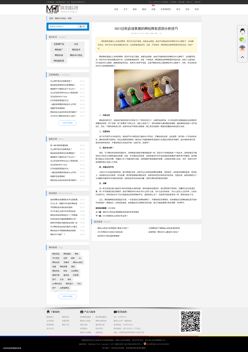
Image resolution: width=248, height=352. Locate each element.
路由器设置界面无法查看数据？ (63, 85)
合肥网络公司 (80, 2)
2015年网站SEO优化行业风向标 (110, 232)
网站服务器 (59, 61)
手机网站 (173, 2)
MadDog (91, 344)
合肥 (65, 258)
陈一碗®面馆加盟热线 (59, 145)
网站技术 (76, 50)
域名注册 (83, 325)
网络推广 (59, 50)
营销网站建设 (85, 317)
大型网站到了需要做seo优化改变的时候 (164, 228)
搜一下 (82, 26)
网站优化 (56, 254)
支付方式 (50, 329)
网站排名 (56, 271)
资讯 (178, 9)
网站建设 (67, 254)
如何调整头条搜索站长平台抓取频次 (64, 200)
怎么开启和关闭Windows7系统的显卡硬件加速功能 (64, 93)
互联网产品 (59, 44)
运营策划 (83, 329)
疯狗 (73, 258)
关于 (125, 9)
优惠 (153, 9)
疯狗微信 (165, 2)
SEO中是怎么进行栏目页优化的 (63, 211)
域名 (69, 279)
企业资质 (50, 321)
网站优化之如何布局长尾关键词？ (64, 112)
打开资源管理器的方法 (59, 100)
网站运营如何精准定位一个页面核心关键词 (64, 215)
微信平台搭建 (85, 332)
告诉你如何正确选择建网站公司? (63, 219)
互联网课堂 (166, 9)
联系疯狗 (50, 325)
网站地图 (181, 2)
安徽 (54, 267)
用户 (54, 288)
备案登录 (197, 2)
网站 (76, 254)
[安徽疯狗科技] (191, 333)
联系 (197, 9)
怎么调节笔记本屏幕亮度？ (61, 81)
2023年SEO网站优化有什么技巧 (63, 116)
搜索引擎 (56, 275)
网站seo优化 (78, 262)
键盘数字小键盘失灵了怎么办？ (63, 89)
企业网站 (74, 271)
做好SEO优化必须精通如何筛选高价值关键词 (121, 212)
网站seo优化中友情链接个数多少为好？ (113, 228)
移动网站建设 (101, 317)
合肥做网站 (50, 2)
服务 (135, 9)
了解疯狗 (55, 312)
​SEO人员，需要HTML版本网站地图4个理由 (63, 204)
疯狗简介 (50, 317)
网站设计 (69, 284)
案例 (144, 9)
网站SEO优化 (60, 18)
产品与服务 (90, 312)
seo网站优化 (57, 284)
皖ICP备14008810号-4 (133, 344)
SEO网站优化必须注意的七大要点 (63, 227)
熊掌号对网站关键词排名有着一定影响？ (64, 223)
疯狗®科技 (119, 344)
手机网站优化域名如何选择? (61, 207)
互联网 (75, 275)
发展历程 (65, 321)
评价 (187, 9)
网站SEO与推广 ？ (57, 234)
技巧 (54, 279)
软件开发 (99, 329)
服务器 (66, 275)
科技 (65, 271)
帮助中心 (189, 2)
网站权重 (63, 267)
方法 (79, 284)
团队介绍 (65, 325)
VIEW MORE (67, 123)
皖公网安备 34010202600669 (158, 344)
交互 (76, 44)
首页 (116, 9)
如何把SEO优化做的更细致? (109, 236)
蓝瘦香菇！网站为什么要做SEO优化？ (164, 232)
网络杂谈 (59, 55)
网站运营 (56, 262)
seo (80, 258)
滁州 (73, 267)
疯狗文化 (65, 317)
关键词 (66, 262)
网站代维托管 (101, 321)
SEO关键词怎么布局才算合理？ (115, 216)
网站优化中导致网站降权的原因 (63, 231)
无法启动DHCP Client (58, 97)
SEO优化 (55, 258)
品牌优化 (99, 332)
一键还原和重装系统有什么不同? (63, 104)
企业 (62, 279)
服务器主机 (100, 325)
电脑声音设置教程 (57, 108)
